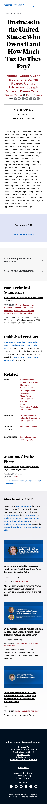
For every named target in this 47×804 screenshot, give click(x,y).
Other (22, 404)
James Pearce (20, 308)
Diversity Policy (23, 776)
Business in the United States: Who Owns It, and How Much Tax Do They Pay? (21, 345)
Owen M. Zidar (16, 313)
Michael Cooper (19, 75)
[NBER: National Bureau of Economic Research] (14, 6)
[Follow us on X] (11, 786)
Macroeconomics (27, 388)
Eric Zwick (34, 95)
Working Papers (13, 13)
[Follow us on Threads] (26, 786)
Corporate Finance (28, 415)
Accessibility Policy (23, 773)
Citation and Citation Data (19, 270)
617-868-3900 (23, 754)
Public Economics (27, 399)
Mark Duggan (22, 582)
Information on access (23, 234)
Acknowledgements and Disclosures (17, 260)
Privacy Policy (23, 778)
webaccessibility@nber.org (23, 759)
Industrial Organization (30, 418)
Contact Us (23, 747)
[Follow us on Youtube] (35, 786)
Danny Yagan (30, 91)
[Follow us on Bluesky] (21, 786)
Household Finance (28, 427)
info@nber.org (23, 757)
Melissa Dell (23, 643)
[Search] (32, 5)
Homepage (23, 767)
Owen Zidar (13, 95)
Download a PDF (23, 225)
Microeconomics (27, 380)
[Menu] (40, 5)
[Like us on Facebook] (30, 786)
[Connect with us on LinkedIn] (16, 786)
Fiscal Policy (25, 396)
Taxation (23, 401)
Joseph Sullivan (21, 310)
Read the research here (14, 481)
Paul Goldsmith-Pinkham (27, 711)
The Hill (16, 477)
